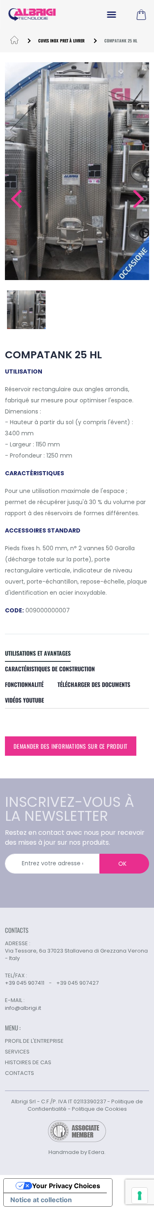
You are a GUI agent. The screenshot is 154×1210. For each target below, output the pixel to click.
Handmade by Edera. (77, 1152)
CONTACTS (19, 1073)
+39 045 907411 (24, 983)
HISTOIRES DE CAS (28, 1062)
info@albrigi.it (23, 1008)
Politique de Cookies (99, 1109)
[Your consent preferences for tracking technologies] (139, 1195)
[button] (15, 199)
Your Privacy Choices (66, 1186)
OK (122, 864)
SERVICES (17, 1052)
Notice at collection (41, 1200)
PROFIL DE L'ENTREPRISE (34, 1041)
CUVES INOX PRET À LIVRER (61, 40)
